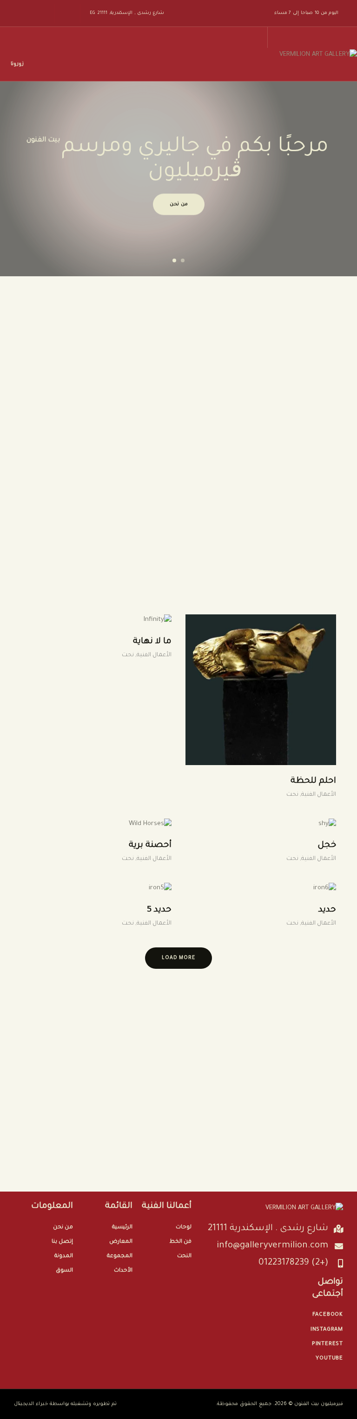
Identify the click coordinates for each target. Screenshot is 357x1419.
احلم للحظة (313, 781)
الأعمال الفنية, (317, 795)
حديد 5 (159, 910)
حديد (327, 910)
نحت (292, 795)
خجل (326, 845)
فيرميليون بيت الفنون (318, 1404)
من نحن (179, 204)
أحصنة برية (150, 845)
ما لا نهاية (152, 641)
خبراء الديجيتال (31, 1404)
